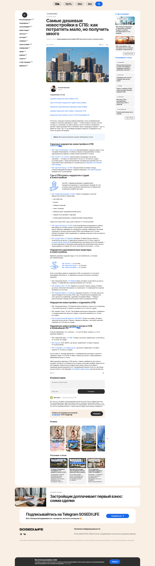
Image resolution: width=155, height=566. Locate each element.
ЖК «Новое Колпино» (69, 267)
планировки (23, 48)
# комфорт (120, 62)
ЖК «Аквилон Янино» (59, 293)
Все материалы (25, 20)
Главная (48, 39)
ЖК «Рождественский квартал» (63, 318)
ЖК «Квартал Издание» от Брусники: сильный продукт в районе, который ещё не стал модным (124, 30)
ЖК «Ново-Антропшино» (60, 150)
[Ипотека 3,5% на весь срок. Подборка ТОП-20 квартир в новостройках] (77, 463)
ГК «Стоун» (65, 157)
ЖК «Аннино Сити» (58, 286)
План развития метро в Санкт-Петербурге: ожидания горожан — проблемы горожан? (124, 67)
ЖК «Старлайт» (57, 348)
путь (69, 3)
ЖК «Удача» (56, 343)
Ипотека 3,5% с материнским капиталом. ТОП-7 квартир (123, 102)
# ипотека (120, 75)
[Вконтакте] (24, 534)
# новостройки (52, 13)
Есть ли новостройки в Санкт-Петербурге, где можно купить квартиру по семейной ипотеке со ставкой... (76, 477)
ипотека (22, 34)
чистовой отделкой (94, 170)
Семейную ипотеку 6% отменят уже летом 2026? (124, 79)
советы (22, 59)
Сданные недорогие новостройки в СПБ (64, 98)
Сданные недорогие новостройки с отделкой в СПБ (68, 111)
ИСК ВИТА (78, 318)
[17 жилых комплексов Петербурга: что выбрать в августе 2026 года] (58, 463)
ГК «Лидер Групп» (69, 348)
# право (119, 86)
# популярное (121, 109)
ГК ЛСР (69, 168)
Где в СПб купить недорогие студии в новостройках (68, 103)
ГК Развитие (72, 281)
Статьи (54, 39)
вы (90, 3)
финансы (22, 66)
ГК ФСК (72, 194)
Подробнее (67, 563)
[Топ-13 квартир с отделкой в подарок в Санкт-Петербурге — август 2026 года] (96, 463)
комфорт (22, 41)
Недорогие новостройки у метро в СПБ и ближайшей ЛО (69, 115)
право (21, 51)
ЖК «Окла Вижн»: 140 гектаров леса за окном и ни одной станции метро (124, 47)
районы (22, 55)
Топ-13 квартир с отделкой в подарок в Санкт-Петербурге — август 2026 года (95, 471)
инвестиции (23, 30)
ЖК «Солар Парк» (58, 238)
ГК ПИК (69, 338)
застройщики (24, 27)
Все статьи (129, 117)
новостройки (24, 44)
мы (80, 3)
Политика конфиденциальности (87, 529)
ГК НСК (67, 286)
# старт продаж (122, 18)
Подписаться (116, 516)
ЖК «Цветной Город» (59, 168)
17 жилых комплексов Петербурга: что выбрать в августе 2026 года (58, 471)
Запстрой (72, 150)
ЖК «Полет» (56, 157)
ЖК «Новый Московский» (60, 194)
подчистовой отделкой (61, 242)
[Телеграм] (20, 534)
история (22, 37)
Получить (96, 414)
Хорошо (115, 562)
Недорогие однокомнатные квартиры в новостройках (68, 107)
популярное (23, 23)
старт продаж (24, 62)
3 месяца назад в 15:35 (69, 397)
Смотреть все (128, 53)
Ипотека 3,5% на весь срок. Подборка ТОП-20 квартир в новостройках (77, 471)
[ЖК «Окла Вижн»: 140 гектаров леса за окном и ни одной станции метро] (125, 40)
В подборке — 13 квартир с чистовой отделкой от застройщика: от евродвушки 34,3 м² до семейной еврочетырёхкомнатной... (95, 478)
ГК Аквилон (69, 238)
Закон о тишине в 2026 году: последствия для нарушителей (124, 90)
